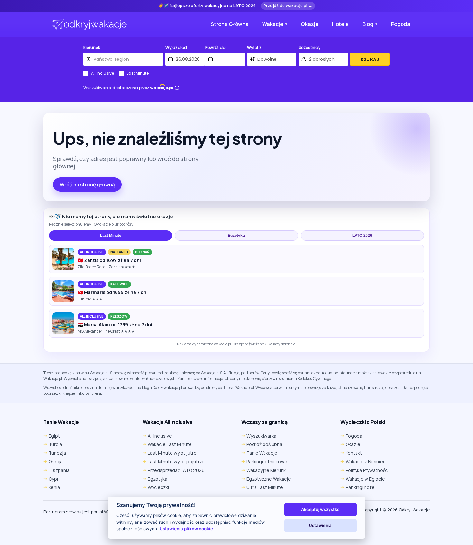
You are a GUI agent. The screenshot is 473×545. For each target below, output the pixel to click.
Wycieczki (158, 487)
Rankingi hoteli (361, 487)
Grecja (56, 461)
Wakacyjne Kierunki (266, 470)
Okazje (310, 24)
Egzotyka (236, 235)
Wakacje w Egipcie (365, 479)
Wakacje (272, 24)
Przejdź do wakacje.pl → (288, 5)
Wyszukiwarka (261, 436)
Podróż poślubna (264, 444)
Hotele (340, 24)
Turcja (55, 444)
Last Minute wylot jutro (172, 453)
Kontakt (354, 453)
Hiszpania (59, 470)
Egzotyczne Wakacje (268, 479)
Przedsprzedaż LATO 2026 (176, 470)
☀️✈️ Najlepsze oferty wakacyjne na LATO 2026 (207, 5)
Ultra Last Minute (264, 487)
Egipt (54, 436)
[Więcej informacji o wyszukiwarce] (177, 88)
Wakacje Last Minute (170, 444)
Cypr (54, 479)
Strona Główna (230, 24)
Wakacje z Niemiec (365, 461)
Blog (367, 24)
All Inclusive (102, 73)
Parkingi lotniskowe (266, 461)
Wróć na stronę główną (87, 184)
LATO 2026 (362, 235)
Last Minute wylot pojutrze (176, 461)
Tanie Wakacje (261, 453)
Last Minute (138, 73)
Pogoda (400, 24)
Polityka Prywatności (367, 470)
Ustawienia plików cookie (186, 528)
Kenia (54, 487)
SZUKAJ (369, 59)
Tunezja (57, 453)
